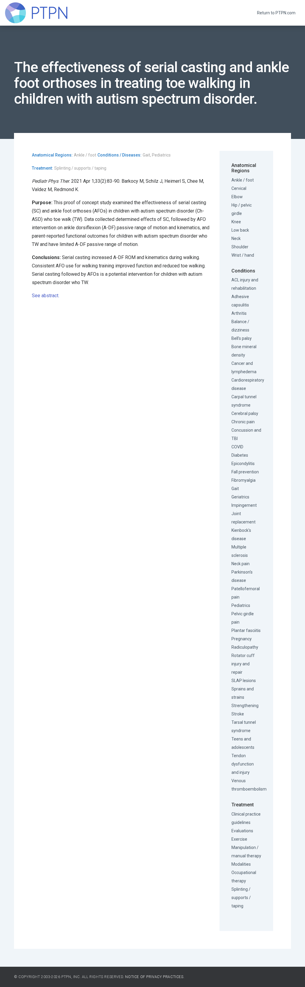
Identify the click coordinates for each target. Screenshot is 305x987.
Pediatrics (240, 605)
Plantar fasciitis (246, 630)
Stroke (237, 714)
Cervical (238, 188)
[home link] (36, 12)
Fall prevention (245, 472)
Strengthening (245, 705)
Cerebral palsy (244, 413)
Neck (236, 238)
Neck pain (240, 563)
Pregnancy (241, 638)
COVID (237, 446)
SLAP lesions (243, 680)
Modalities (241, 864)
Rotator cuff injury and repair (243, 664)
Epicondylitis (243, 463)
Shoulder (239, 246)
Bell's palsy (241, 338)
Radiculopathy (244, 647)
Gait (235, 488)
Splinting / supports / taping (241, 897)
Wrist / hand (242, 255)
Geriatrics (240, 497)
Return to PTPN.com (276, 12)
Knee (236, 221)
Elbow (237, 196)
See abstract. (45, 295)
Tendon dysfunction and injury (242, 764)
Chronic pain (243, 421)
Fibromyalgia (243, 480)
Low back (240, 230)
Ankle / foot (242, 180)
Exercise (239, 839)
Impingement (244, 505)
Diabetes (239, 455)
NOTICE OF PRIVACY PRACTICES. (154, 977)
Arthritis (239, 313)
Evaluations (242, 830)
